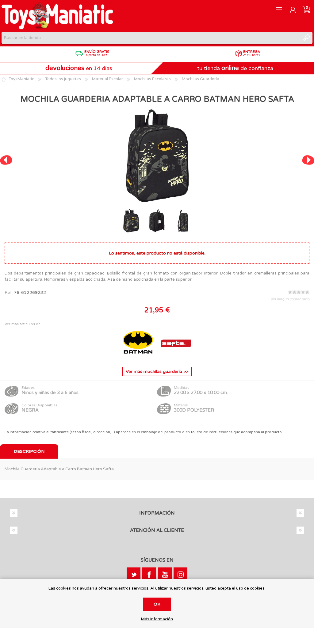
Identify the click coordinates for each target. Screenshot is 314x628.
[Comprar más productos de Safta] (176, 357)
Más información (157, 619)
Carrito (306, 10)
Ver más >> (157, 371)
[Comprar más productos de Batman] (139, 357)
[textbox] (151, 38)
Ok (157, 604)
